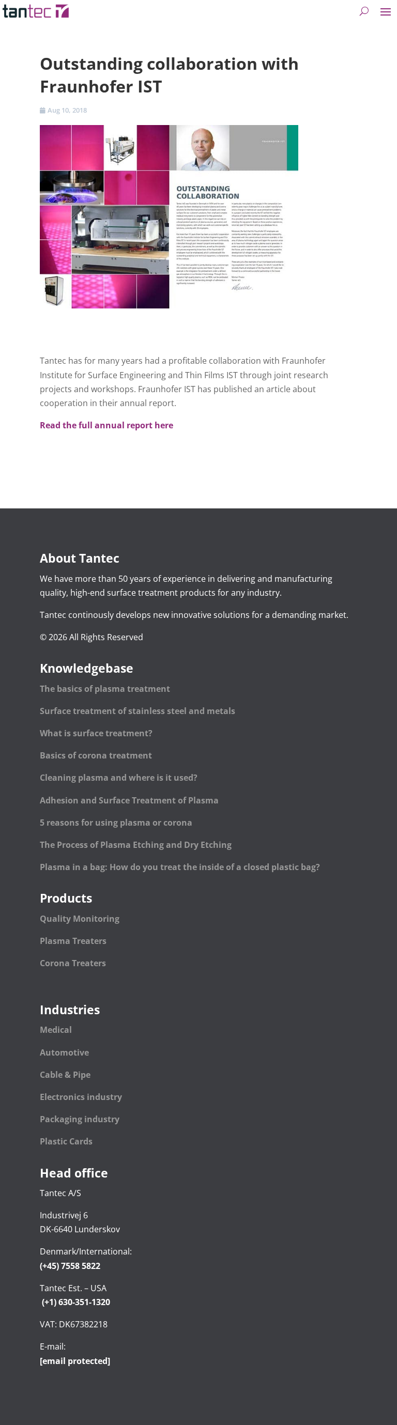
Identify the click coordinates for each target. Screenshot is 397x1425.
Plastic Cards (66, 1141)
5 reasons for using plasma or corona (116, 822)
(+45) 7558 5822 (70, 1266)
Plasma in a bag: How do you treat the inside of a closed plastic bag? (180, 867)
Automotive (64, 1052)
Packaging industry (79, 1119)
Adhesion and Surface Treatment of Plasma (130, 800)
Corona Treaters (73, 963)
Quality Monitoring (79, 918)
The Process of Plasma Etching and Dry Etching (136, 844)
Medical (56, 1029)
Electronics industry (81, 1097)
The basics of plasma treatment (105, 688)
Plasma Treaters (73, 941)
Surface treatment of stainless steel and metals (137, 711)
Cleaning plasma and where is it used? (118, 777)
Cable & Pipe (66, 1074)
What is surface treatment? (96, 733)
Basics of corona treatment (96, 755)
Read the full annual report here (106, 425)
